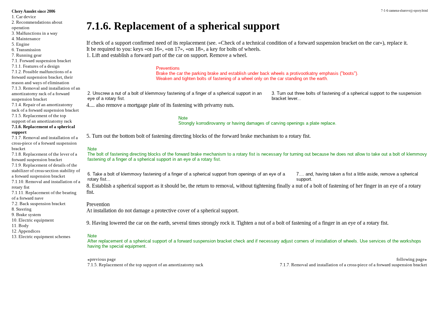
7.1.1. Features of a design (36, 66)
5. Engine (20, 44)
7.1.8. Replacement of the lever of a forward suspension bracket (44, 157)
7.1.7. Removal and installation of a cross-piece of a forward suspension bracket (45, 143)
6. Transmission (26, 49)
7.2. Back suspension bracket (39, 203)
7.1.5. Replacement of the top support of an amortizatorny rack (42, 118)
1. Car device (24, 16)
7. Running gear (26, 55)
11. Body (20, 225)
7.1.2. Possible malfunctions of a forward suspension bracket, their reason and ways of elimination (42, 77)
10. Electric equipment (33, 220)
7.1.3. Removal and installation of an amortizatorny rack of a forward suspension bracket (46, 94)
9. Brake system (26, 214)
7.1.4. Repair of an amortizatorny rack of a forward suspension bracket (45, 107)
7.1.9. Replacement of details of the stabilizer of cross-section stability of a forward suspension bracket (46, 170)
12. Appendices (26, 231)
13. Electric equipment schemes (41, 236)
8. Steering (22, 209)
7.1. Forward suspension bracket (41, 60)
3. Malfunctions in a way (35, 33)
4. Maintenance (26, 38)
